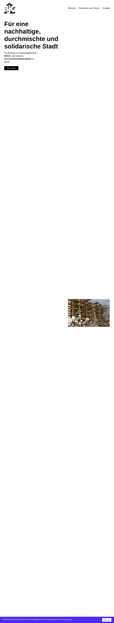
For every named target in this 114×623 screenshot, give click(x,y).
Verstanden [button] (106, 620)
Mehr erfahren (11, 68)
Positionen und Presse (89, 8)
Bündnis (72, 8)
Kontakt (106, 8)
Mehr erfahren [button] (67, 619)
